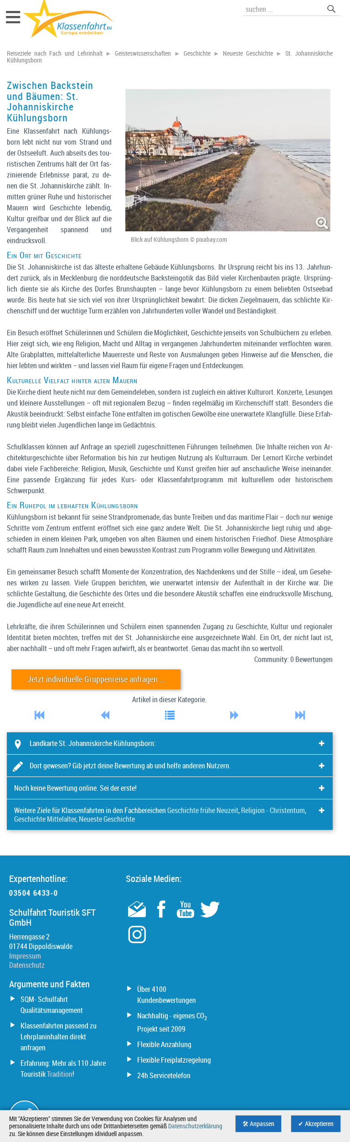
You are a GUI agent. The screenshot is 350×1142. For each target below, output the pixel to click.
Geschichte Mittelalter (45, 819)
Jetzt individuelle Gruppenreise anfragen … (96, 679)
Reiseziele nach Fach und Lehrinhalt (55, 53)
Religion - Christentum (273, 810)
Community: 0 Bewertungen (293, 659)
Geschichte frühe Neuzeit (202, 810)
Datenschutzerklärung (195, 1126)
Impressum (25, 956)
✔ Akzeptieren (316, 1124)
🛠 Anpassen (258, 1124)
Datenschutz (27, 965)
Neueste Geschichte (248, 53)
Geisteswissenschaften (143, 53)
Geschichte (197, 53)
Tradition (59, 1074)
